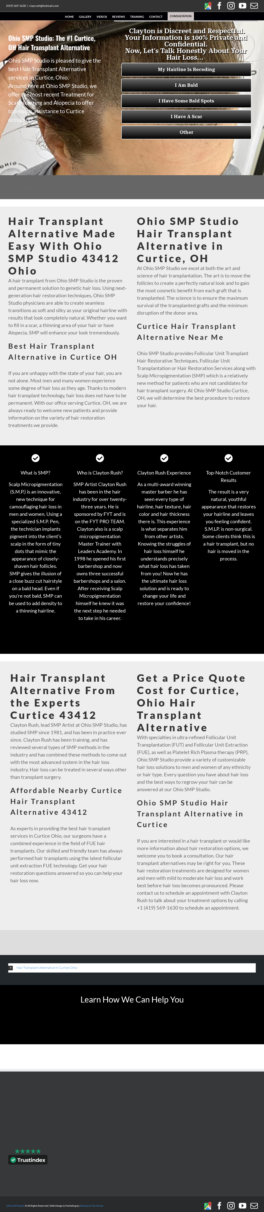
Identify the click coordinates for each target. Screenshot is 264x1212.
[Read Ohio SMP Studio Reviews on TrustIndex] (27, 1161)
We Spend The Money (91, 1205)
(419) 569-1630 (16, 5)
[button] (132, 967)
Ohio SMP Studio (15, 1205)
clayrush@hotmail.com (44, 5)
